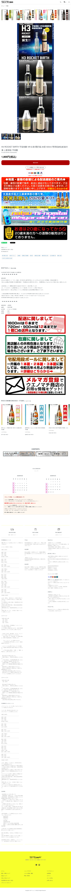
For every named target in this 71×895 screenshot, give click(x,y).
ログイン (49, 875)
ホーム (2, 5)
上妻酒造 (18, 255)
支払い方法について (5, 878)
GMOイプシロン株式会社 (53, 579)
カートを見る (50, 878)
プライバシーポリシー (6, 882)
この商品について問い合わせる (36, 167)
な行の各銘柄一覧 (53, 255)
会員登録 (49, 873)
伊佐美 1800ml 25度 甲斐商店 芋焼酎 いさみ (58, 428)
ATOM (28, 875)
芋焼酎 (7, 5)
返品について (4, 247)
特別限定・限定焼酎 (25, 255)
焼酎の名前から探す (45, 255)
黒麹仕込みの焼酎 (37, 255)
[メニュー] (69, 2)
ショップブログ (27, 871)
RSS (25, 875)
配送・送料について (5, 873)
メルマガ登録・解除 (28, 873)
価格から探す (59, 255)
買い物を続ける (4, 251)
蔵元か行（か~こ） (13, 255)
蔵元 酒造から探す (5, 255)
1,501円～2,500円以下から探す (7, 258)
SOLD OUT (35, 162)
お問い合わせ (50, 880)
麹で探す (31, 255)
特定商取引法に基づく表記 (7, 249)
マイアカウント (50, 871)
